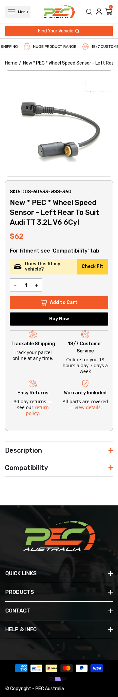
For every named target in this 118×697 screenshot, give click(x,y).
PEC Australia (49, 688)
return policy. (37, 410)
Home (11, 63)
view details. (88, 407)
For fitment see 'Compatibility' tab (54, 251)
